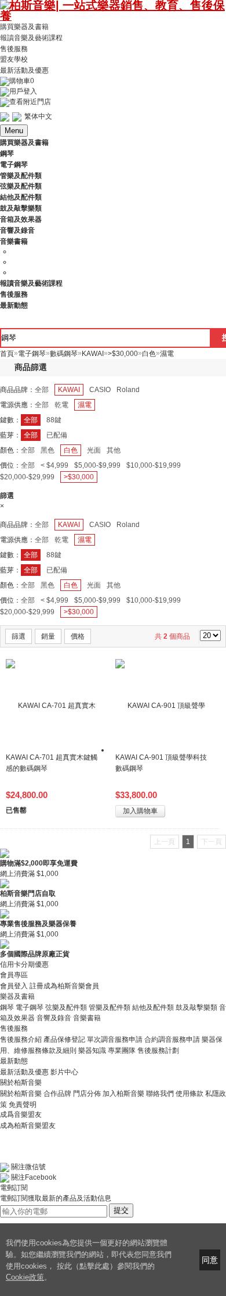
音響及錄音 (54, 1018)
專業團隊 (122, 1050)
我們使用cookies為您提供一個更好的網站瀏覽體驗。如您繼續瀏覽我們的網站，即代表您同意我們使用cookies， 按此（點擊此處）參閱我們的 (89, 1254)
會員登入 (14, 986)
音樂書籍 (87, 1018)
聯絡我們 (160, 1094)
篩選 (18, 636)
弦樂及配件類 (66, 1007)
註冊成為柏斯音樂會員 (64, 986)
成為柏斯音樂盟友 (28, 1125)
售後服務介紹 (21, 1039)
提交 (121, 1210)
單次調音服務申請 (115, 1039)
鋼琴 (7, 1007)
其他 (114, 450)
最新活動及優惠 (24, 70)
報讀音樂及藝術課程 (31, 38)
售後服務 (14, 48)
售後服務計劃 (158, 1050)
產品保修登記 (64, 1039)
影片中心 (64, 1072)
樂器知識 (92, 1050)
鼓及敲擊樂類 (196, 1007)
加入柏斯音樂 (123, 1094)
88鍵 (53, 420)
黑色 (47, 450)
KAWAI (69, 390)
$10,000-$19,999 (153, 465)
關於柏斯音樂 (21, 1094)
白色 (71, 450)
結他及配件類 (153, 1007)
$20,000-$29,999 (27, 477)
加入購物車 (140, 811)
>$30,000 (79, 477)
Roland (128, 390)
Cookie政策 (25, 1277)
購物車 (21, 81)
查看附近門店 (30, 102)
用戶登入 (23, 91)
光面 (94, 450)
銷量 (48, 636)
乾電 (61, 405)
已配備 (56, 435)
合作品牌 (57, 1094)
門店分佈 (87, 1094)
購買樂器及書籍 (24, 27)
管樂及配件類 (109, 1007)
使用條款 (189, 1094)
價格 (78, 636)
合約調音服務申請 (172, 1039)
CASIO (100, 390)
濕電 (85, 405)
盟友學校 (14, 59)
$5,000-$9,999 (97, 465)
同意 (210, 1260)
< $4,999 (54, 465)
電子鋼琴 (29, 1007)
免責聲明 (23, 1104)
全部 (42, 390)
